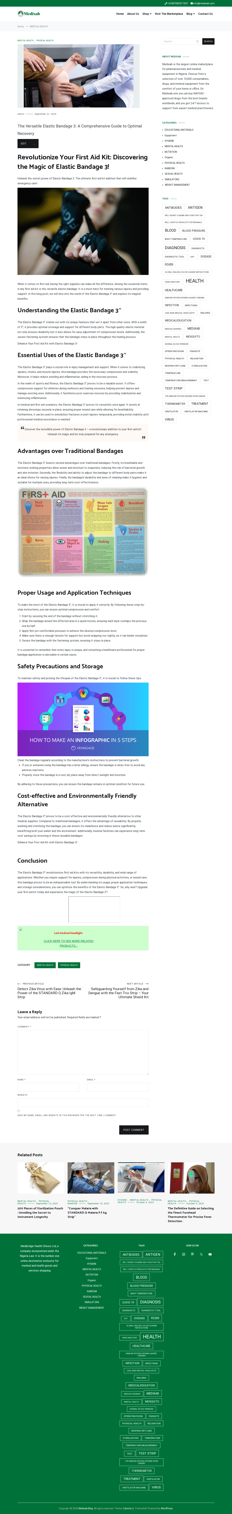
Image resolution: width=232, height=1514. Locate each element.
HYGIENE (169, 141)
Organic (169, 157)
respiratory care (175, 366)
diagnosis (175, 247)
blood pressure (193, 230)
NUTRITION (171, 152)
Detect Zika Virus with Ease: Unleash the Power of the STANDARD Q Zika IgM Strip (49, 991)
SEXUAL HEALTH (173, 173)
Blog (189, 13)
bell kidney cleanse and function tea (184, 215)
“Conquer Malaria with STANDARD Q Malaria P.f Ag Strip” (87, 1213)
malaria (205, 313)
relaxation (196, 358)
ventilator (171, 411)
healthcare (174, 290)
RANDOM (170, 168)
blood (170, 230)
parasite (195, 351)
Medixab (194, 328)
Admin (20, 114)
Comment (24, 1027)
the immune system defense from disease (185, 396)
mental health (172, 337)
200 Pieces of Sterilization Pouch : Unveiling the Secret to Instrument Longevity (40, 1213)
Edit (24, 143)
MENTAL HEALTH (25, 40)
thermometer (175, 403)
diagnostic (198, 248)
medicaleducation (178, 320)
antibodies (173, 207)
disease (206, 256)
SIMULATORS (172, 179)
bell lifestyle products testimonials (183, 222)
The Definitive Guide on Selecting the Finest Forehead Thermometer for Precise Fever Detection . (191, 1215)
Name (21, 1080)
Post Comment (133, 1130)
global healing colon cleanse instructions (187, 272)
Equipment (171, 135)
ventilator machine (196, 411)
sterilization (199, 366)
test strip (173, 388)
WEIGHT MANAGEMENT (177, 184)
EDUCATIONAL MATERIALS (179, 129)
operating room (174, 351)
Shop (145, 13)
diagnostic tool (174, 256)
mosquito (193, 336)
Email (91, 1080)
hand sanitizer (172, 282)
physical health (174, 358)
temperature (173, 373)
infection (172, 305)
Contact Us (205, 13)
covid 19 (199, 238)
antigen (195, 208)
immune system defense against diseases (184, 298)
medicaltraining (173, 329)
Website (22, 1095)
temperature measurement (181, 380)
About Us (133, 13)
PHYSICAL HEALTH (44, 40)
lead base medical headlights (179, 313)
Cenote (127, 1508)
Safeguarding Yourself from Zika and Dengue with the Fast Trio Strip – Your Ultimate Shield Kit (118, 991)
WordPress (167, 1508)
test (206, 380)
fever (169, 264)
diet (192, 257)
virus (169, 419)
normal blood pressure (177, 344)
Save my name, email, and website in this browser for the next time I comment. (67, 1115)
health (195, 281)
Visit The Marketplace (169, 13)
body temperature (176, 239)
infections (191, 305)
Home (120, 13)
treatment (199, 403)
